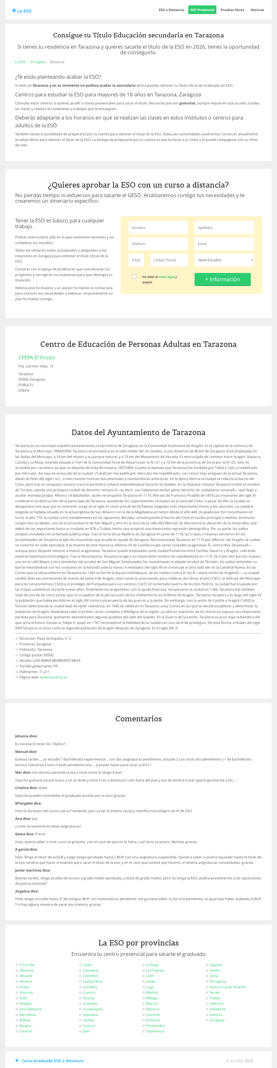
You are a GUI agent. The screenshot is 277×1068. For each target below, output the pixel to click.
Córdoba (90, 987)
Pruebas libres (232, 10)
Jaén (86, 1031)
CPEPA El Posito (36, 357)
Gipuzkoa (90, 1014)
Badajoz (25, 1003)
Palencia (153, 1020)
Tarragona (217, 981)
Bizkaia (25, 1020)
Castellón (90, 975)
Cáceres (25, 1031)
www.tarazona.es (54, 677)
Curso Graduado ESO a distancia (53, 1060)
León (150, 975)
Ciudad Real (92, 981)
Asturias (26, 992)
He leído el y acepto (159, 279)
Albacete (26, 970)
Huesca (89, 1025)
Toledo (214, 998)
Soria (213, 975)
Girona (88, 998)
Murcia (151, 1003)
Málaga (152, 998)
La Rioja (152, 964)
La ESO (24, 11)
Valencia (216, 1003)
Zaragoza (38, 61)
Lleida (151, 981)
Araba (24, 987)
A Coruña (27, 964)
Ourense (153, 1014)
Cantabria (91, 970)
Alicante (25, 975)
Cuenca (89, 992)
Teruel (214, 992)
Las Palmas (155, 970)
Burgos (25, 1025)
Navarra (152, 1009)
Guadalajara (93, 1009)
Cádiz (87, 964)
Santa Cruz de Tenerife (227, 987)
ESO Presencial (202, 10)
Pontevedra (155, 1025)
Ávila (23, 998)
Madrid (152, 992)
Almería (25, 981)
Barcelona (27, 1014)
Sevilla (214, 970)
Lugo (150, 987)
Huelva (88, 1020)
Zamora (215, 1014)
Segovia (215, 964)
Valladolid (217, 1009)
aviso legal (166, 277)
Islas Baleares (30, 1009)
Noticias (257, 10)
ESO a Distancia (171, 10)
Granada (90, 1003)
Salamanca (155, 1031)
